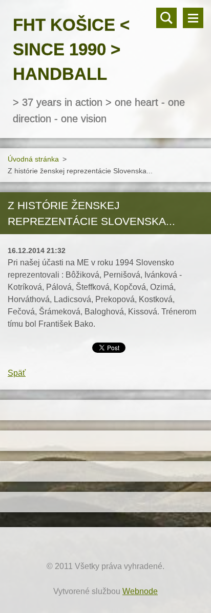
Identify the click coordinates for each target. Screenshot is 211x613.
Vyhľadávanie (166, 18)
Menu (193, 18)
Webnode (140, 591)
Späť (17, 373)
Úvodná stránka (33, 159)
